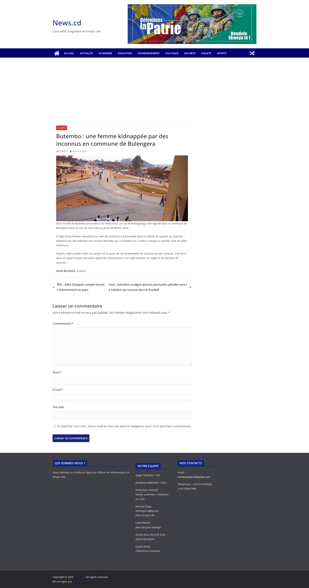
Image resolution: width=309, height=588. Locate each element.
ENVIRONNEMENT (149, 53)
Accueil (69, 53)
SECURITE (190, 53)
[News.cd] (57, 53)
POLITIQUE (171, 53)
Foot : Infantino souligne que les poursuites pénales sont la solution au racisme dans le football (148, 287)
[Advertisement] (154, 95)
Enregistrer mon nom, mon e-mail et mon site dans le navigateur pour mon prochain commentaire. (124, 426)
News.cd (67, 23)
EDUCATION (125, 53)
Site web (58, 407)
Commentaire (63, 323)
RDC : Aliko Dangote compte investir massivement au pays (81, 287)
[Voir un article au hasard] (252, 53)
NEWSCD (63, 151)
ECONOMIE (105, 53)
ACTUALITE (86, 53)
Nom (57, 372)
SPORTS (222, 53)
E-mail (58, 390)
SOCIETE (206, 53)
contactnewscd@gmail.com (194, 477)
